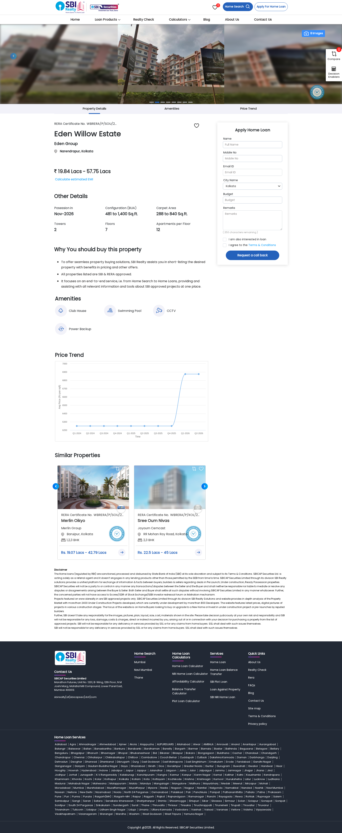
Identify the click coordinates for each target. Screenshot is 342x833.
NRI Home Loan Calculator (190, 674)
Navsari (60, 792)
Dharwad (91, 762)
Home (75, 19)
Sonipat (280, 801)
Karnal (218, 775)
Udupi (132, 809)
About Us (232, 19)
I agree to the (252, 245)
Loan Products (106, 19)
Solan (241, 801)
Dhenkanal (107, 762)
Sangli (76, 801)
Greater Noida (193, 766)
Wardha (121, 814)
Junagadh (86, 775)
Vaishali (196, 809)
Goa (161, 766)
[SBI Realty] (70, 6)
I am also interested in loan (247, 239)
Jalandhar (156, 770)
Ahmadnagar (87, 744)
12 (158, 229)
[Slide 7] (185, 102)
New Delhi (86, 792)
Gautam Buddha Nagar (103, 766)
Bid (155, 753)
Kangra (162, 775)
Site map (254, 708)
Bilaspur (178, 753)
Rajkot (161, 796)
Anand (235, 744)
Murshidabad (95, 788)
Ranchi (211, 796)
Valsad (208, 809)
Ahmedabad (107, 744)
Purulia (87, 796)
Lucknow (259, 779)
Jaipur (129, 770)
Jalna (182, 770)
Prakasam (274, 792)
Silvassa (216, 801)
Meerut (237, 783)
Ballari (87, 749)
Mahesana (99, 783)
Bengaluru (61, 753)
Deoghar (76, 762)
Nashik (259, 788)
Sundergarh (121, 805)
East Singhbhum (196, 762)
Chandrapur (63, 757)
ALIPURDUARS (165, 744)
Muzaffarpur (137, 788)
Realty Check (143, 19)
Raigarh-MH (122, 796)
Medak (225, 783)
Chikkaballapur (115, 757)
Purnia (76, 796)
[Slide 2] (157, 102)
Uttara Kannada (161, 809)
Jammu (220, 770)
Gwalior (253, 766)
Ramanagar (196, 796)
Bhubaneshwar (140, 753)
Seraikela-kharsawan (119, 801)
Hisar (279, 766)
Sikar (205, 801)
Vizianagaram (87, 814)
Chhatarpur (94, 757)
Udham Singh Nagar (112, 809)
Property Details (94, 108)
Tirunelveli (221, 805)
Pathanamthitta (233, 792)
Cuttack (202, 757)
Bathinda (231, 749)
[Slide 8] (190, 102)
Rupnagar (263, 796)
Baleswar (74, 749)
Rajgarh (149, 796)
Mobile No (230, 152)
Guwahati (239, 766)
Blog (206, 19)
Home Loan (218, 662)
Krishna (189, 779)
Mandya (145, 783)
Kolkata (124, 779)
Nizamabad (103, 792)
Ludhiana (274, 779)
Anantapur (249, 744)
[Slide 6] (179, 102)
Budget (228, 194)
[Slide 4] (168, 102)
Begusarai (246, 749)
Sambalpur (62, 801)
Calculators (178, 19)
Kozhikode (175, 779)
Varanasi (222, 809)
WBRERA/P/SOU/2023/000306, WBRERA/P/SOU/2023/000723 (109, 515)
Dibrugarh (123, 762)
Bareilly (167, 749)
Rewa (239, 796)
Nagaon (176, 788)
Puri (66, 796)
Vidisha (248, 809)
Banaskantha (102, 749)
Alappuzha (147, 744)
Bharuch (92, 753)
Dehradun (61, 762)
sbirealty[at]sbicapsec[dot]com (75, 697)
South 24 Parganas (80, 805)
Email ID (228, 166)
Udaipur (91, 809)
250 (226, 232)
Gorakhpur (174, 766)
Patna (261, 792)
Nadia (164, 788)
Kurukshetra (234, 779)
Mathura (194, 783)
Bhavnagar (108, 753)
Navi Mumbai (143, 670)
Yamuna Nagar (193, 814)
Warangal (106, 814)
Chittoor (133, 757)
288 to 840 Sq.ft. (172, 214)
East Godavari (151, 762)
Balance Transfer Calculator (184, 691)
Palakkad (177, 792)
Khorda (77, 779)
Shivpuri (194, 801)
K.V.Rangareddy (106, 775)
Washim (134, 814)
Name (227, 139)
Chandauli (251, 753)
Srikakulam (103, 805)
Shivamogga (177, 801)
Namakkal (231, 788)
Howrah (73, 770)
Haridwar (267, 766)
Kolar (98, 779)
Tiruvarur (263, 805)
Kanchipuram (146, 775)
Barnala (206, 749)
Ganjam (80, 766)
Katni (240, 775)
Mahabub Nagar (79, 783)
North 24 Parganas (136, 792)
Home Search (235, 7)
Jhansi (260, 770)
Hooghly (60, 770)
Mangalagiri (161, 783)
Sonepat (266, 801)
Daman (242, 757)
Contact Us (263, 19)
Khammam (62, 779)
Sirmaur (230, 801)
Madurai (60, 783)
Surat (135, 805)
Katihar (229, 775)
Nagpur (189, 788)
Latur (248, 779)
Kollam (136, 779)
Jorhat (73, 775)
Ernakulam (216, 762)
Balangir (60, 749)
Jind (270, 770)
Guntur (209, 766)
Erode (230, 762)
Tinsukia (185, 805)
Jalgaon (171, 770)
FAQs (251, 685)
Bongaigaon (206, 753)
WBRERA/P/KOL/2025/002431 (185, 515)
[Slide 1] (151, 102)
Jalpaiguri (205, 770)
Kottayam (159, 779)
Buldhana (223, 753)
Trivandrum (62, 809)
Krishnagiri (204, 779)
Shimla (162, 801)
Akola (133, 744)
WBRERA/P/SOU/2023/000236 (102, 123)
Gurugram (223, 766)
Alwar (196, 744)
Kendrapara (272, 775)
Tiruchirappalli (203, 805)
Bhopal (122, 753)
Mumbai (139, 662)
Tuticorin (77, 809)
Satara (98, 801)
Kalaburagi (127, 775)
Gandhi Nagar (262, 762)
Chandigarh (269, 753)
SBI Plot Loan (218, 682)
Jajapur (141, 770)
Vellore (235, 809)
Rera (251, 678)
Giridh (152, 766)
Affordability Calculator (188, 681)
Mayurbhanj (210, 783)
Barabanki (134, 749)
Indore (103, 770)
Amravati (222, 744)
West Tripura (173, 814)
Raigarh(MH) (103, 796)
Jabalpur (117, 770)
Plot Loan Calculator (186, 701)
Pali (188, 792)
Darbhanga (257, 757)
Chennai (79, 757)
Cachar (237, 753)
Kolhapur (110, 779)
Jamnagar (234, 770)
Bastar (218, 749)
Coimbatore (149, 757)
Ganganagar (63, 766)
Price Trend (248, 108)
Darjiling (272, 757)
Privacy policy (257, 724)
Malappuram (117, 783)
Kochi (88, 779)
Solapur (253, 801)
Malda (133, 783)
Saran (87, 801)
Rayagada (225, 796)
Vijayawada (263, 809)
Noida (117, 792)
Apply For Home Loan (271, 7)
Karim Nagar (202, 775)
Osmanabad (159, 792)
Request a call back (252, 255)
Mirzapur (250, 783)
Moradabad (62, 788)
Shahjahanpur (146, 801)
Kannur (174, 775)
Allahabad (183, 744)
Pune (58, 796)
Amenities (171, 108)
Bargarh (180, 749)
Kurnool (218, 779)
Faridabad (243, 762)
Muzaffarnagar (116, 788)
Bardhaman (152, 749)
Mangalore (179, 783)
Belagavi (261, 749)
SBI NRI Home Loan (222, 697)
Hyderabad (89, 770)
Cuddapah (187, 757)
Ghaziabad (138, 766)
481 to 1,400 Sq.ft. (121, 214)
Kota (147, 779)
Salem (277, 796)
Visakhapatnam (65, 814)
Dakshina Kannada (222, 757)
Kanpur (186, 775)
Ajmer (123, 744)
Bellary (274, 749)
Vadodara (181, 809)
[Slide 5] (174, 102)
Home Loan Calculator (187, 666)
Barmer (193, 749)
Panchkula (200, 792)
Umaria (143, 809)
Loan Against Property (225, 689)
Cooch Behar (168, 757)
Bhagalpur (78, 753)
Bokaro (190, 753)
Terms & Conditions (262, 245)
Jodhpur (60, 775)
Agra (73, 744)
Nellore (72, 792)
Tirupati (235, 805)
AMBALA (208, 744)
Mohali (263, 783)
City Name (230, 180)
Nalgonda (216, 788)
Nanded (246, 788)
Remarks (229, 208)
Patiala (250, 792)
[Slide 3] (163, 102)
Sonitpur (60, 805)
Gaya (124, 766)
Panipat (215, 792)
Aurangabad (267, 744)
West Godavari (152, 814)
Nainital (202, 788)
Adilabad (61, 744)
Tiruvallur (249, 805)
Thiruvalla (158, 805)
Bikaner (165, 753)
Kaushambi (253, 775)
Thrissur (173, 805)
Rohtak (250, 796)
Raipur (137, 796)
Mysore (152, 788)
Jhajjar (248, 770)
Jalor (192, 770)
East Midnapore (173, 762)
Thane (138, 678)
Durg (136, 762)
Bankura (119, 749)
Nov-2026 (64, 214)
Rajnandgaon (176, 796)
